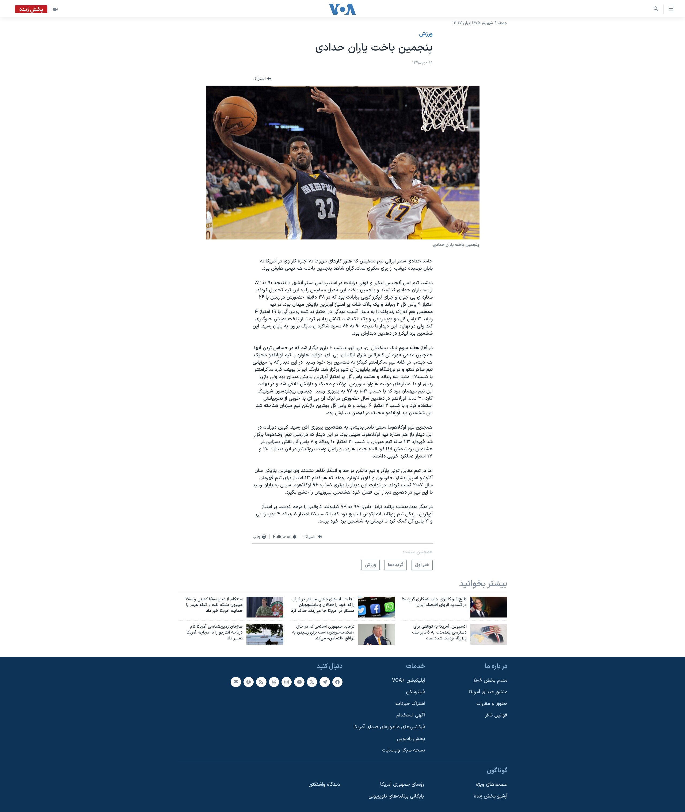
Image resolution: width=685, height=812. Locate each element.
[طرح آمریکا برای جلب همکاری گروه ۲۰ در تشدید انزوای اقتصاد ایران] (488, 607)
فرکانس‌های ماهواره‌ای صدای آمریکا (389, 727)
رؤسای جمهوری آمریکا (402, 784)
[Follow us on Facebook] (337, 682)
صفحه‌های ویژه (491, 784)
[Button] (262, 78)
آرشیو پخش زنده (490, 796)
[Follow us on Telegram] (324, 682)
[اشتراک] (236, 682)
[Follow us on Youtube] (299, 682)
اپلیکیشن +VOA (408, 680)
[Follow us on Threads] (274, 682)
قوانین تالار (496, 715)
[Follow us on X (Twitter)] (312, 682)
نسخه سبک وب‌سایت (403, 750)
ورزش (426, 34)
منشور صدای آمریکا (488, 692)
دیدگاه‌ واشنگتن (324, 784)
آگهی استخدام (410, 715)
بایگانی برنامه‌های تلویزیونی (396, 796)
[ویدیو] (55, 9)
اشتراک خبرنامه (410, 703)
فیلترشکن (415, 692)
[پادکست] (248, 682)
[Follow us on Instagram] (286, 682)
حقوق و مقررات (491, 703)
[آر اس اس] (261, 682)
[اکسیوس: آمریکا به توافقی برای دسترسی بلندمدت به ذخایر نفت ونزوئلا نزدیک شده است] (488, 634)
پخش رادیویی (411, 738)
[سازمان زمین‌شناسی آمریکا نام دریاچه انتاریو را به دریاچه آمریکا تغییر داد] (264, 634)
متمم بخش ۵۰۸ (490, 680)
